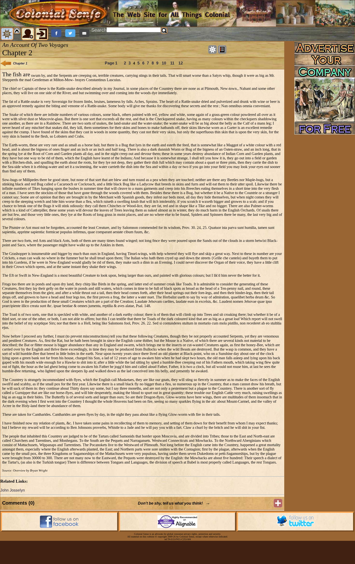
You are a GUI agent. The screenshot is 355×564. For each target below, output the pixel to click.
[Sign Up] (27, 33)
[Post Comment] (278, 503)
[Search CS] (164, 30)
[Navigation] (7, 33)
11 (172, 63)
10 (164, 63)
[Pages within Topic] (212, 49)
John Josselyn (12, 490)
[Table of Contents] (222, 49)
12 (180, 63)
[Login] (41, 33)
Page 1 (111, 63)
